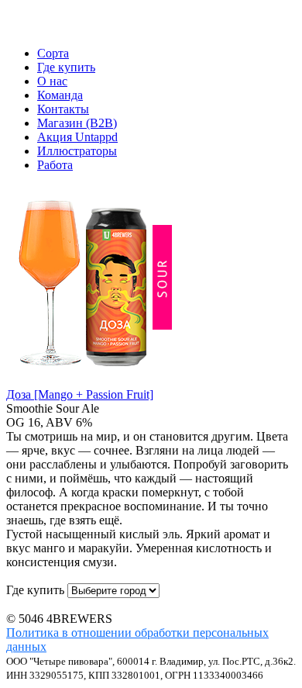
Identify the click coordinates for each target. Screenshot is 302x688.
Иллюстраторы (77, 150)
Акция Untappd (77, 136)
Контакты (63, 109)
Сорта (53, 53)
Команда (60, 95)
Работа (55, 164)
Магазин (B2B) (77, 123)
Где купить (66, 67)
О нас (52, 81)
